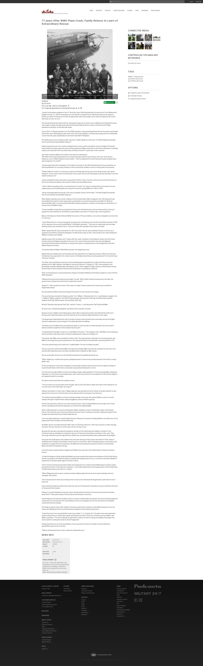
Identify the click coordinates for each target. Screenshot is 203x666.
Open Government (122, 593)
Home (91, 10)
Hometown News (118, 10)
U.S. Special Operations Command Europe (58, 108)
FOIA (118, 595)
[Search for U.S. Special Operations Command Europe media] (77, 108)
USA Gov (119, 597)
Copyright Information (48, 628)
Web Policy (120, 601)
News (83, 604)
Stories (129, 10)
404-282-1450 (46, 589)
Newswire (145, 10)
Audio (83, 606)
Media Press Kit (46, 642)
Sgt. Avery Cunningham (58, 106)
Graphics (84, 608)
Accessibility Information (49, 631)
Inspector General (122, 599)
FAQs (43, 626)
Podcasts (84, 610)
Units (137, 10)
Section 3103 (120, 616)
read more (81, 98)
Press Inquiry (155, 10)
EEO (118, 603)
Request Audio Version (138, 99)
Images (83, 600)
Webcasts (84, 614)
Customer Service (47, 633)
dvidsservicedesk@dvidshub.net (51, 595)
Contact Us (45, 622)
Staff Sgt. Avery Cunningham (59, 95)
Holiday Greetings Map (88, 593)
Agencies (44, 649)
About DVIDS (46, 620)
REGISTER (198, 1)
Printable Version (136, 96)
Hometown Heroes (86, 591)
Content (107, 10)
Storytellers (67, 589)
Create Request (46, 640)
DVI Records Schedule (123, 610)
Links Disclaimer (121, 589)
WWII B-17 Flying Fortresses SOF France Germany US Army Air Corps (135, 79)
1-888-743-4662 (46, 602)
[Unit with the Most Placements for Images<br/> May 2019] (81, 108)
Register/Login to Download (140, 93)
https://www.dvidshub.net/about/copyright (55, 572)
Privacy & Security (47, 624)
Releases (84, 589)
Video (83, 602)
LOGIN (191, 1)
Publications (84, 612)
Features (99, 10)
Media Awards (68, 591)
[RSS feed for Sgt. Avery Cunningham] (69, 106)
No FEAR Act (120, 591)
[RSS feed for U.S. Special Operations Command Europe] (79, 108)
